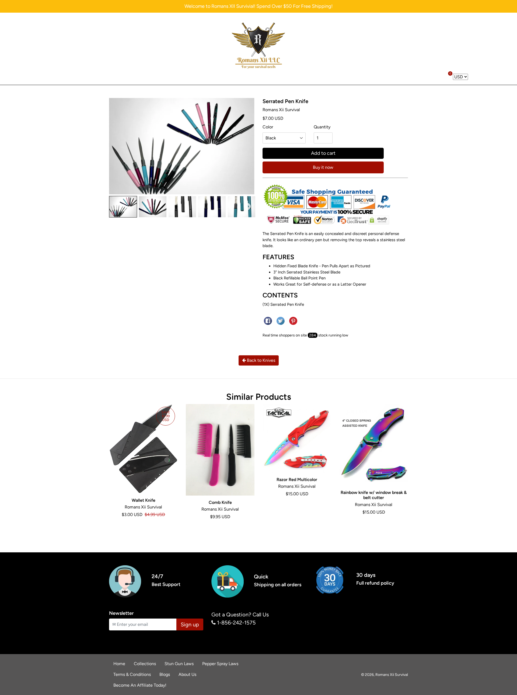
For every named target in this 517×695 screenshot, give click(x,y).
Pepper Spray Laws (220, 663)
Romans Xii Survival (391, 674)
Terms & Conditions (132, 674)
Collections (145, 663)
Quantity (322, 126)
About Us (187, 674)
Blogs (164, 674)
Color (268, 126)
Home (119, 663)
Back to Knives (260, 360)
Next (247, 207)
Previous (116, 207)
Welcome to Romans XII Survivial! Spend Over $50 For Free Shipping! (258, 6)
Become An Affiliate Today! (139, 685)
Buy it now (323, 167)
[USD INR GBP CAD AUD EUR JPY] (460, 77)
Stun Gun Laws (179, 663)
